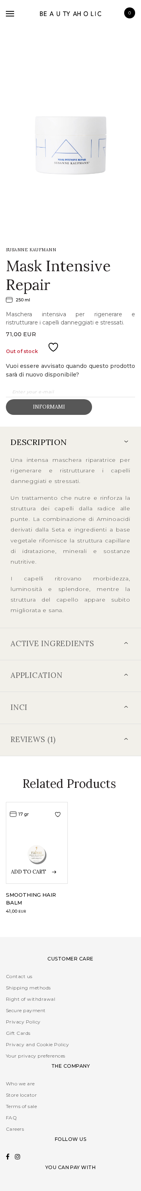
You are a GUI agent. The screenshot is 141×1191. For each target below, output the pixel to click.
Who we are (20, 1083)
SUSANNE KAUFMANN (31, 249)
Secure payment (26, 1010)
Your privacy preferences (35, 1056)
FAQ (11, 1118)
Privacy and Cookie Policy (37, 1044)
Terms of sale (21, 1106)
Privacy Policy (23, 1022)
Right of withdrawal (30, 999)
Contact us (19, 976)
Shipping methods (28, 988)
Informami (49, 407)
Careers (15, 1129)
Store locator (21, 1095)
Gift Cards (18, 1033)
